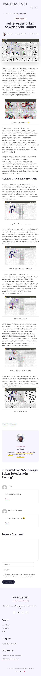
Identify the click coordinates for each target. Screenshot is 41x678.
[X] (27, 612)
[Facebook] (14, 612)
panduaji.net (15, 4)
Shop (3, 631)
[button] (31, 7)
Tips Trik (13, 424)
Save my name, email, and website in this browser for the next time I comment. (19, 575)
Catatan (5, 424)
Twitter (30, 452)
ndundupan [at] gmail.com (10, 659)
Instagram (19, 452)
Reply (7, 499)
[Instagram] (18, 612)
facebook (25, 452)
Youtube (10, 454)
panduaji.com (20, 456)
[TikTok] (22, 612)
